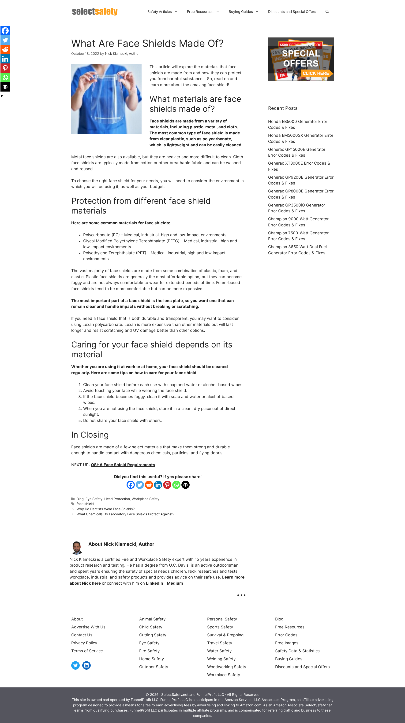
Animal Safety (152, 619)
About (77, 619)
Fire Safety (149, 651)
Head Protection (117, 499)
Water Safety (219, 651)
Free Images (286, 643)
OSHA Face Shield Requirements (123, 464)
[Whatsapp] (176, 485)
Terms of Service (87, 651)
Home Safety (151, 659)
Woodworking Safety (226, 666)
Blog (80, 499)
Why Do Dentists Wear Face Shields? (106, 509)
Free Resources (200, 11)
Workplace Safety (145, 499)
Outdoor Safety (153, 666)
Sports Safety (220, 627)
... (241, 592)
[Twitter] (140, 485)
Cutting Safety (152, 635)
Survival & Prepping (225, 635)
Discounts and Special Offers (292, 11)
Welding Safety (221, 659)
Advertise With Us (88, 627)
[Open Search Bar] (327, 12)
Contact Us (81, 635)
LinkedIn (154, 583)
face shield (85, 504)
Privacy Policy (84, 643)
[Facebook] (131, 485)
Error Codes (286, 635)
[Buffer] (185, 485)
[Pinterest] (167, 485)
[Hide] (2, 96)
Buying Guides (241, 11)
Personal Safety (222, 619)
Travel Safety (219, 643)
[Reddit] (149, 485)
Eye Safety (94, 499)
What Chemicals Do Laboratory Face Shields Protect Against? (125, 514)
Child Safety (150, 627)
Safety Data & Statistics (297, 651)
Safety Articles (159, 11)
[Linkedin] (158, 485)
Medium (175, 583)
